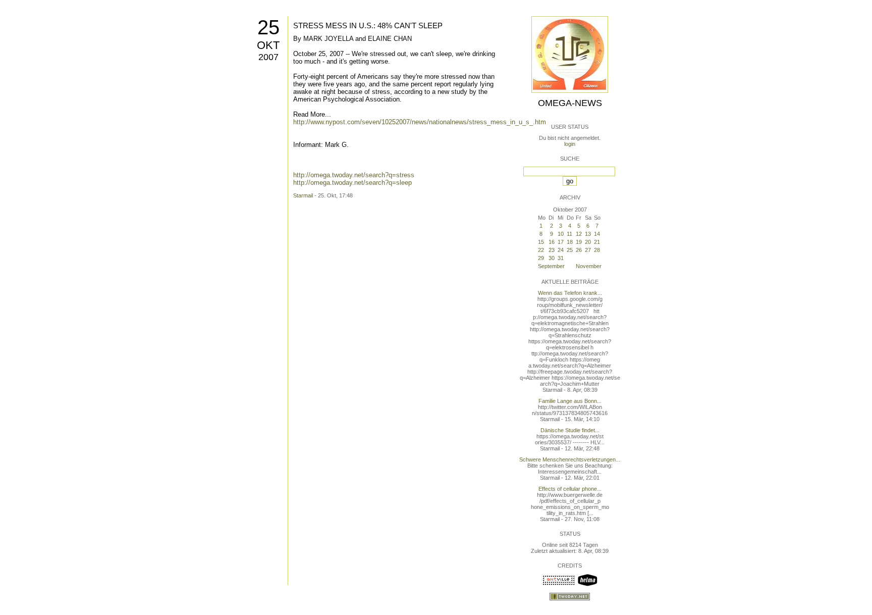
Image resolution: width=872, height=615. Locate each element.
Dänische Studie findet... (570, 430)
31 (561, 258)
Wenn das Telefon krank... (570, 293)
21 (597, 242)
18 (570, 242)
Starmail (303, 195)
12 (579, 234)
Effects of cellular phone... (570, 489)
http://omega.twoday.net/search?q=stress (353, 175)
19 (579, 242)
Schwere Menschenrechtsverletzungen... (569, 459)
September (551, 266)
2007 (268, 57)
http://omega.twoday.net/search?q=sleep (352, 182)
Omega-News (570, 103)
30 (552, 258)
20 (588, 242)
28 (597, 250)
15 (541, 242)
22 (541, 250)
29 (541, 258)
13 (588, 234)
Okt (268, 45)
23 (552, 250)
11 (569, 234)
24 (561, 250)
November (589, 266)
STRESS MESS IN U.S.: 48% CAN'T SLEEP (368, 25)
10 (561, 234)
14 (597, 234)
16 (552, 242)
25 (268, 27)
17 (561, 242)
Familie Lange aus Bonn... (570, 401)
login (569, 144)
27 (588, 250)
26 (579, 250)
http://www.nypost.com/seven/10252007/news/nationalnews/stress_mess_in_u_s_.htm (419, 122)
